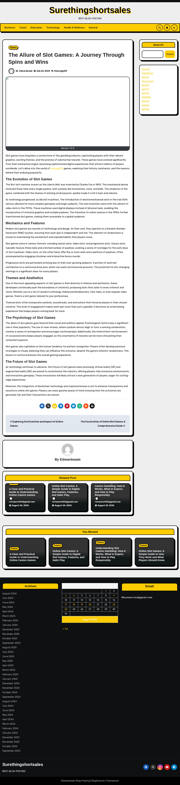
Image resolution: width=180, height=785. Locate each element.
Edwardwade (25, 71)
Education (36, 27)
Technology (53, 27)
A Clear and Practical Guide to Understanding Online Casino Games (23, 492)
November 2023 (11, 741)
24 (66, 609)
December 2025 (11, 629)
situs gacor (148, 81)
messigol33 (61, 71)
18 (74, 604)
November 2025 (11, 634)
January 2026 (10, 625)
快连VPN (146, 97)
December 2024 (11, 683)
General (93, 27)
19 (82, 604)
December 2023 (11, 737)
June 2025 (8, 656)
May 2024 (7, 715)
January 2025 (10, 679)
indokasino (147, 73)
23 (114, 604)
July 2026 (8, 598)
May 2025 (7, 661)
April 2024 (8, 719)
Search (158, 44)
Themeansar (112, 780)
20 (90, 604)
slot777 (145, 89)
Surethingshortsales (90, 10)
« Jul (65, 628)
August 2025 (9, 647)
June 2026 (8, 602)
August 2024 (9, 701)
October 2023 (9, 746)
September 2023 (11, 750)
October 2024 (9, 692)
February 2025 (10, 674)
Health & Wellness (74, 27)
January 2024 (10, 732)
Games (13, 47)
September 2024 (11, 697)
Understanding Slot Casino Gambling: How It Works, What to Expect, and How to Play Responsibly (110, 489)
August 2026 (9, 593)
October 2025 (9, 638)
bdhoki (145, 77)
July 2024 (8, 706)
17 (66, 604)
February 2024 (10, 728)
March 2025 (8, 670)
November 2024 (11, 688)
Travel (22, 27)
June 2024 (8, 710)
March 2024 (8, 724)
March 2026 (8, 616)
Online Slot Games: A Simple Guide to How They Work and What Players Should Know (152, 556)
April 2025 (8, 665)
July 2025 (7, 652)
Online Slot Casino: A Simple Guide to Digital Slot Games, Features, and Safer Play (66, 491)
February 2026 (10, 620)
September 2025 (11, 643)
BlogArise (97, 780)
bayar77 (146, 69)
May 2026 (7, 607)
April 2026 (8, 611)
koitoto (145, 85)
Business (9, 27)
